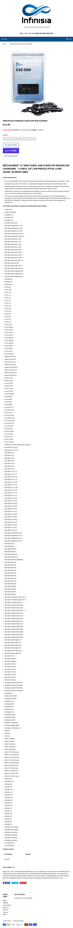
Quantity (5, 135)
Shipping (5, 902)
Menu (5, 39)
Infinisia (9, 921)
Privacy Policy (7, 905)
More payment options (11, 156)
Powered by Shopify (18, 921)
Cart (70, 39)
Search (5, 900)
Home (4, 44)
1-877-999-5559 (29, 33)
